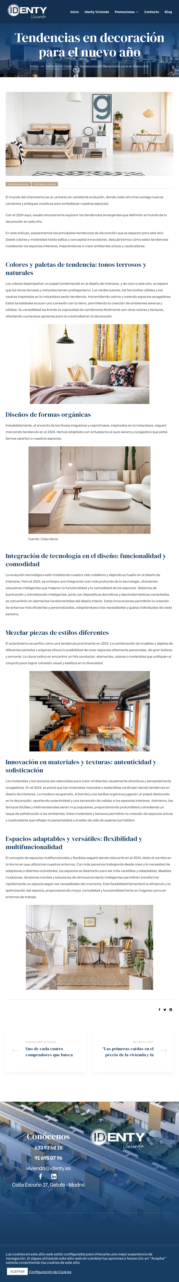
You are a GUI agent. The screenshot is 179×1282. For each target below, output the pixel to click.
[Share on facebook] (159, 1009)
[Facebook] (40, 1177)
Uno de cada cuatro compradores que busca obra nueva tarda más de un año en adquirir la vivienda (46, 1050)
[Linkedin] (54, 1177)
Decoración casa (18, 184)
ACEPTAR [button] (17, 1271)
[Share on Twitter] (164, 1009)
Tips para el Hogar (45, 184)
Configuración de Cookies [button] (50, 1271)
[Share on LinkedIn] (170, 1009)
